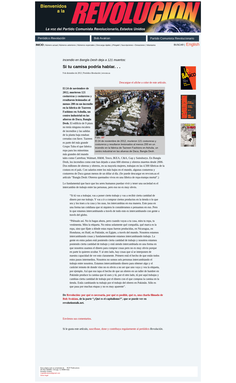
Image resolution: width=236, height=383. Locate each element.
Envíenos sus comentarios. (77, 318)
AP (102, 137)
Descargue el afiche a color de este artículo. (142, 82)
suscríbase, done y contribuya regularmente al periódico (119, 328)
